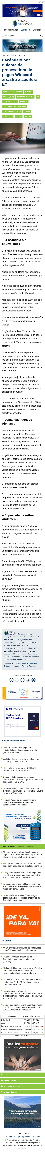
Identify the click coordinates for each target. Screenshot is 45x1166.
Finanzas (24, 101)
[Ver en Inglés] (40, 2)
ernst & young (8, 97)
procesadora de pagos (12, 111)
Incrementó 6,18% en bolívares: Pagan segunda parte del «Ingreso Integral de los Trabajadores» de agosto (21, 897)
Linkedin (9, 1137)
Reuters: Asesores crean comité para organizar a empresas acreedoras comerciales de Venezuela (19, 802)
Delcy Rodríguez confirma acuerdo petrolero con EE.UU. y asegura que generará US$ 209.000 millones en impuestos (22, 875)
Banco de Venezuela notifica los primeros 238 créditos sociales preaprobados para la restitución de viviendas (22, 886)
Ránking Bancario (8, 1075)
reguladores (7, 116)
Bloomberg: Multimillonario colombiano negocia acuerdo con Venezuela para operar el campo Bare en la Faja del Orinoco (22, 854)
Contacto (37, 30)
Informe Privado (11, 30)
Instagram (16, 666)
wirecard (28, 116)
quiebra (27, 111)
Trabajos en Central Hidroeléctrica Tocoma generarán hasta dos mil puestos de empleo (22, 864)
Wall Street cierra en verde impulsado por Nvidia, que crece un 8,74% (21, 760)
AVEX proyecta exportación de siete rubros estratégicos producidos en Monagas (22, 949)
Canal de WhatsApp (29, 663)
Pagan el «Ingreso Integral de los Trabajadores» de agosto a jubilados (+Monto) (19, 959)
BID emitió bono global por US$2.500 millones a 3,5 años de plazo (19, 769)
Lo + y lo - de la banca (10, 1086)
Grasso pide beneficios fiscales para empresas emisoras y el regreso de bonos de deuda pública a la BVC (23, 779)
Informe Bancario (8, 1080)
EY (38, 97)
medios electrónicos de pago (14, 106)
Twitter (24, 666)
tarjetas (19, 116)
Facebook (32, 666)
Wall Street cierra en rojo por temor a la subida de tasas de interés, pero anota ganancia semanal (20, 750)
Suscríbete (25, 30)
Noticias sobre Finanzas (12, 92)
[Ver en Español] (43, 2)
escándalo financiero (25, 97)
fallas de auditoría (10, 101)
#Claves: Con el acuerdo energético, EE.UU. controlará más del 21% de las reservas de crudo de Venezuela (23, 982)
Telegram (8, 666)
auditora (28, 92)
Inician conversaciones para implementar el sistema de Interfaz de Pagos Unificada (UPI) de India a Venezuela (23, 790)
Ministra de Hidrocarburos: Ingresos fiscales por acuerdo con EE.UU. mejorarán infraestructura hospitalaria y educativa (22, 970)
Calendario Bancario (10, 1092)
